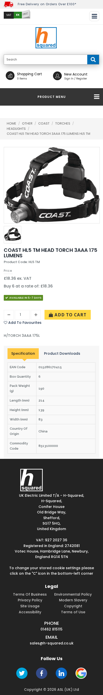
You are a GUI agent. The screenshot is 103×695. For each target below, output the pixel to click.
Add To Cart (69, 315)
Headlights (16, 128)
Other (27, 123)
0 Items (22, 78)
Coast (44, 123)
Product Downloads (62, 353)
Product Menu (52, 97)
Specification (23, 353)
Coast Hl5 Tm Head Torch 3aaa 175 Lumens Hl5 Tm (48, 133)
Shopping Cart (29, 73)
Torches (63, 123)
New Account (76, 74)
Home (11, 123)
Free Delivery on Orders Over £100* (47, 4)
